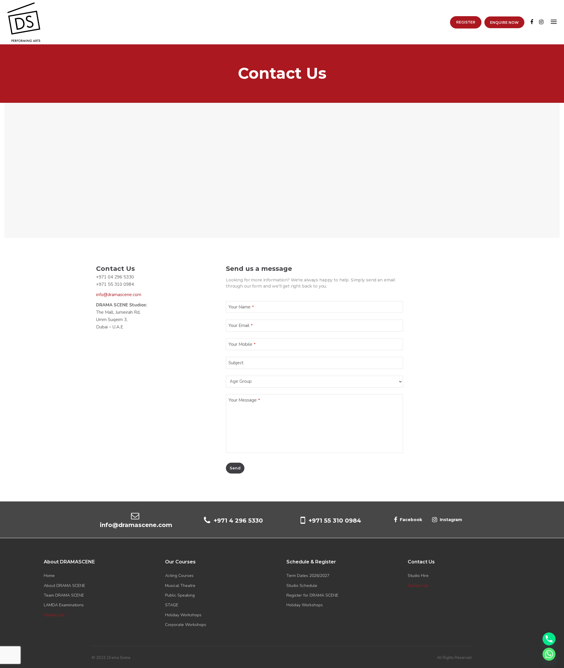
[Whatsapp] (549, 654)
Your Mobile (242, 344)
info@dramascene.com (118, 295)
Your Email (241, 325)
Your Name (241, 307)
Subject (236, 363)
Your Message (244, 400)
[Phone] (549, 638)
